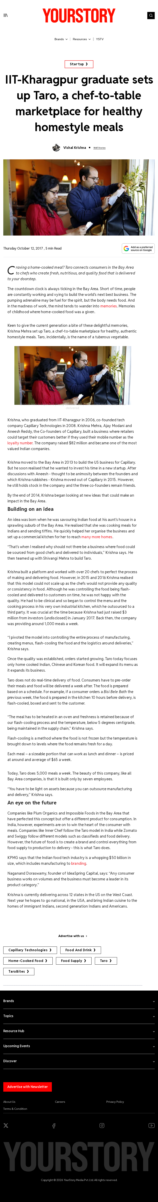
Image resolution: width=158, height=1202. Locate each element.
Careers (60, 1102)
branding (78, 863)
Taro (104, 961)
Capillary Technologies (28, 950)
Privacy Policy (115, 1102)
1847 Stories (99, 147)
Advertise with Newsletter (27, 1087)
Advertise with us (71, 936)
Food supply (71, 961)
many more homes (96, 536)
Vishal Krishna (74, 148)
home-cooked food (25, 961)
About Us (9, 1102)
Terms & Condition (15, 1109)
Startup (77, 64)
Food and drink (78, 950)
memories (108, 306)
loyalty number (20, 443)
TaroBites (16, 971)
